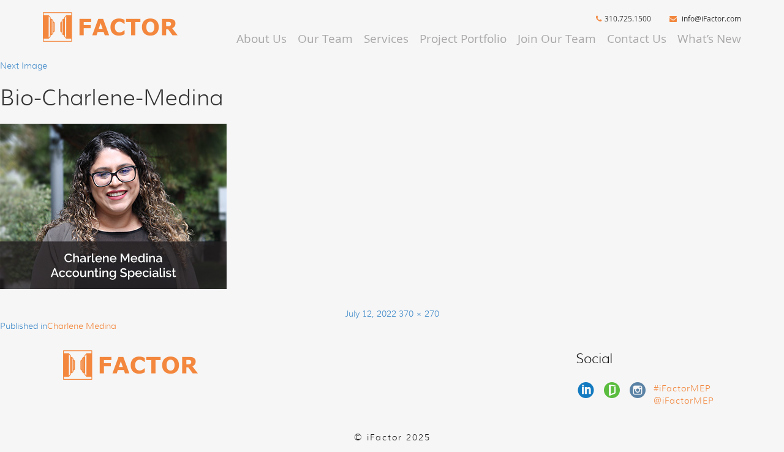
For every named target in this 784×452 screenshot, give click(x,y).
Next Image (23, 65)
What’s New (709, 39)
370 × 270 (419, 313)
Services (386, 39)
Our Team (325, 39)
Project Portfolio (463, 39)
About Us (261, 39)
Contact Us (636, 39)
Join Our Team (557, 39)
